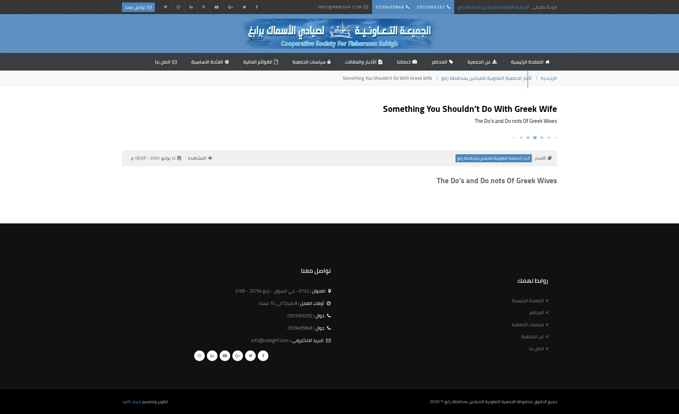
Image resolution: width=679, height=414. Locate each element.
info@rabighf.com (340, 7)
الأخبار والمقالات (361, 62)
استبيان (542, 79)
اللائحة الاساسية (207, 62)
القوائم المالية (257, 62)
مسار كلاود (131, 401)
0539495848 (390, 7)
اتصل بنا (162, 62)
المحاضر (439, 62)
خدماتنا (404, 62)
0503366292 (431, 7)
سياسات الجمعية (309, 62)
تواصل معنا (135, 7)
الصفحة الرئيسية (527, 62)
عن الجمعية (479, 62)
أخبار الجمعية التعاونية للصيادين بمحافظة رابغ (486, 78)
